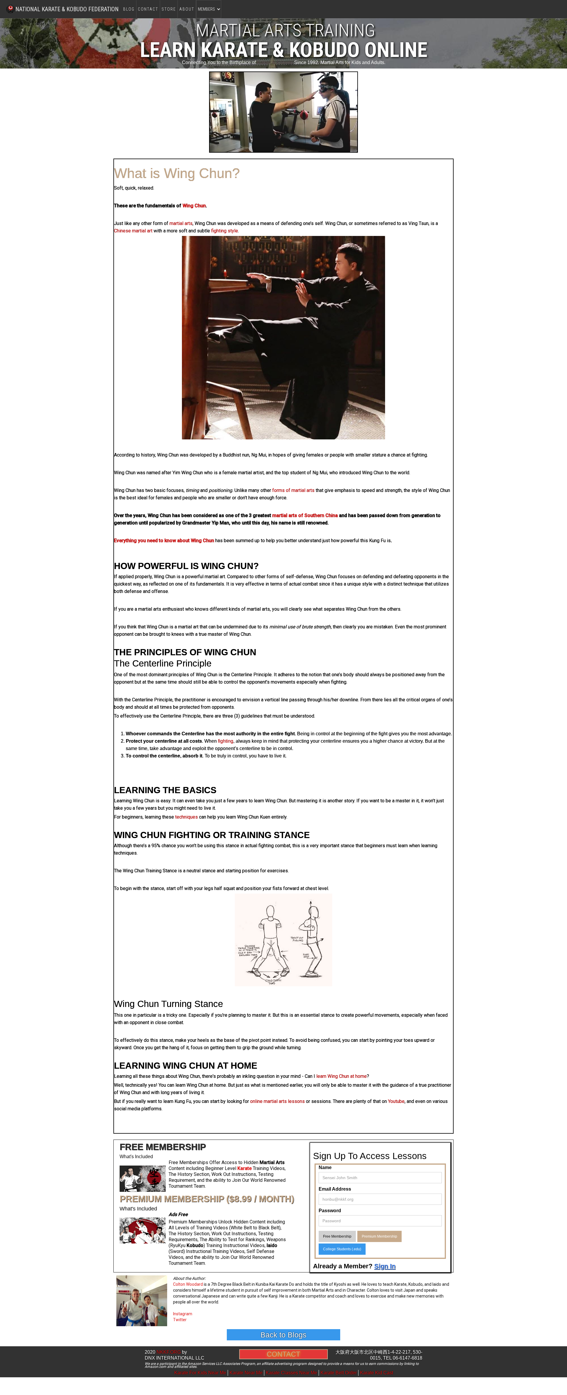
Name (325, 1167)
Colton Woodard (188, 1284)
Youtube (396, 1101)
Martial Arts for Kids (340, 62)
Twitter (180, 1319)
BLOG (129, 9)
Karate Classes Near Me (291, 1372)
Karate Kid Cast (376, 1372)
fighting (225, 741)
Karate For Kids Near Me (200, 1372)
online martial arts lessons (277, 1101)
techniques (186, 817)
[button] (208, 9)
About (186, 9)
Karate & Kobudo (275, 62)
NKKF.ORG (169, 1352)
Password (330, 1210)
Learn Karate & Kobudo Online (283, 50)
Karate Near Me (246, 1372)
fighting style (224, 231)
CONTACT (148, 9)
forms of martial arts (293, 490)
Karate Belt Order (338, 1372)
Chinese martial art (133, 231)
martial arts (181, 223)
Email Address (335, 1189)
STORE (169, 9)
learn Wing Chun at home (341, 1076)
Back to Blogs (283, 1335)
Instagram (182, 1313)
